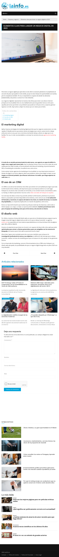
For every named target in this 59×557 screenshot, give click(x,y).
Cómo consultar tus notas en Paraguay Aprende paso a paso (39, 455)
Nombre (6, 357)
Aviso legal (39, 554)
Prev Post (15, 253)
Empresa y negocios (8, 266)
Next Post (43, 253)
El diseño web (7, 119)
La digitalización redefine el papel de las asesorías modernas (14, 316)
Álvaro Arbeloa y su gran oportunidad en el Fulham (40, 428)
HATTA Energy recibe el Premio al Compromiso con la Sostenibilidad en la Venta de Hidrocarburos (14, 284)
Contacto (4, 554)
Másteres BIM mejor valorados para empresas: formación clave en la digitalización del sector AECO (42, 284)
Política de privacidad (27, 554)
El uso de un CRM (8, 117)
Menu (5, 13)
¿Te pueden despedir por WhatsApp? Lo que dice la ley (44, 316)
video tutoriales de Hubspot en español (41, 193)
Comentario (8, 340)
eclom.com (5, 222)
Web (5, 374)
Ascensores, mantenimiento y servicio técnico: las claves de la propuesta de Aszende (39, 442)
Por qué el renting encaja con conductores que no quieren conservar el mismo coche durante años (39, 482)
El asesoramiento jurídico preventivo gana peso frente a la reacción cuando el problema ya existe (39, 468)
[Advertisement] (29, 79)
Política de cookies (14, 554)
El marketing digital (9, 115)
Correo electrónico (9, 365)
